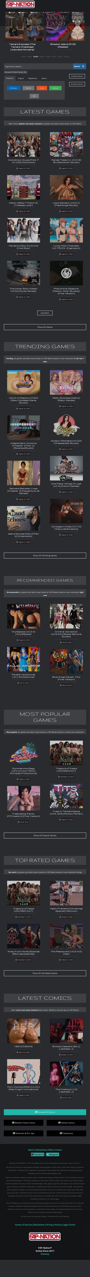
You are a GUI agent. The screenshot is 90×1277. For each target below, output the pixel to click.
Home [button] (12, 12)
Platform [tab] (10, 78)
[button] (84, 21)
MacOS (28, 88)
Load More (44, 313)
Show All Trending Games (45, 555)
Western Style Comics (24, 1122)
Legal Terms (69, 1224)
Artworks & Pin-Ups (24, 1133)
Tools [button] (76, 12)
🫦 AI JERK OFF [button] (48, 12)
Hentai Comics (68, 1122)
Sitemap (45, 1254)
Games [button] (23, 12)
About (31, 1149)
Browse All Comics (46, 1112)
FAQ (50, 1149)
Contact (58, 1149)
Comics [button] (35, 12)
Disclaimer (39, 1224)
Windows (13, 88)
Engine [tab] (21, 78)
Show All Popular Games (45, 835)
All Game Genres (77, 84)
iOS (34, 96)
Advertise (41, 1149)
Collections (67, 1133)
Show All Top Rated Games (45, 973)
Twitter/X (38, 1154)
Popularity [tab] (32, 78)
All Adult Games (77, 76)
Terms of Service (23, 1224)
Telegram (53, 1154)
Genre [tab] (44, 78)
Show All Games (45, 327)
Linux (42, 88)
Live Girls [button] (64, 12)
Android (55, 88)
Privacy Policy (54, 1224)
